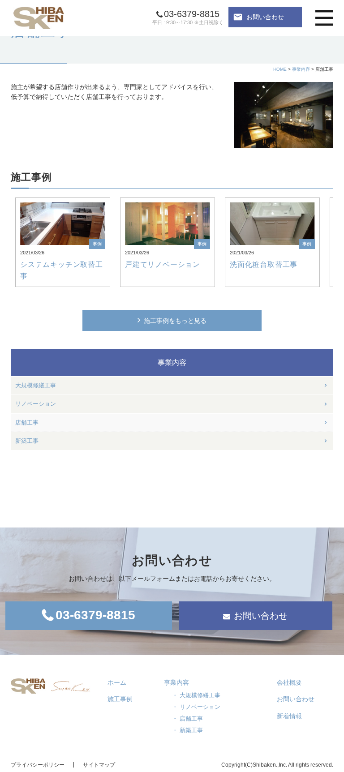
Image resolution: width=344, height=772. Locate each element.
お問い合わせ (258, 17)
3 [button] (178, 298)
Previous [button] (12, 242)
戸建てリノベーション (162, 264)
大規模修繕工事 (35, 385)
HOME (280, 69)
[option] (62, 242)
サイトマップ (99, 765)
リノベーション (35, 404)
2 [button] (165, 298)
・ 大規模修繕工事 (196, 695)
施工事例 (120, 699)
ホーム (117, 682)
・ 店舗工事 (187, 718)
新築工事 (27, 441)
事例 (97, 243)
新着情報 (289, 716)
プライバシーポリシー (37, 765)
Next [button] (331, 242)
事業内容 (301, 69)
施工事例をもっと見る (175, 320)
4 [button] (190, 298)
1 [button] (153, 298)
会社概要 (289, 682)
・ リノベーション (196, 706)
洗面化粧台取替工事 (263, 264)
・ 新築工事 (187, 730)
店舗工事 (27, 423)
